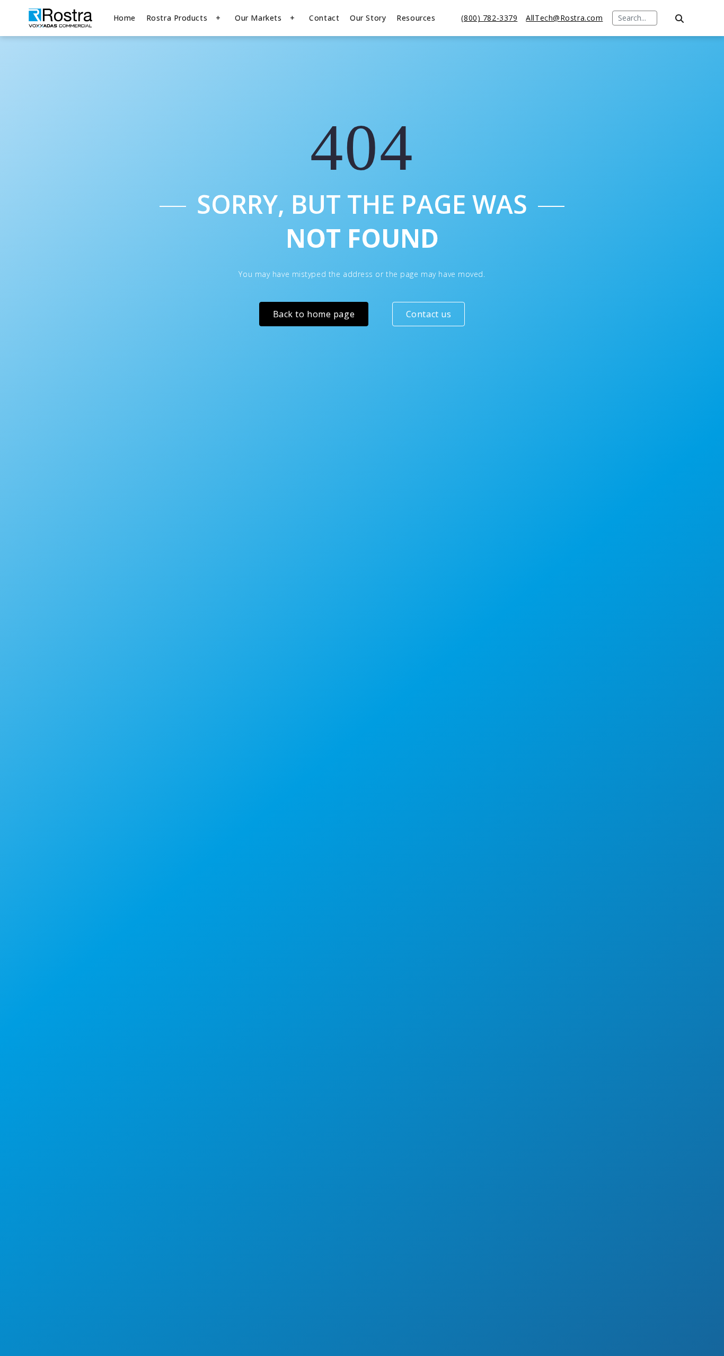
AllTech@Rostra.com (564, 18)
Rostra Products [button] (176, 18)
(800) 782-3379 (489, 18)
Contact (324, 18)
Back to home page (314, 314)
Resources (415, 18)
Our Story (368, 18)
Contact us (429, 314)
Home (124, 18)
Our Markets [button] (258, 18)
